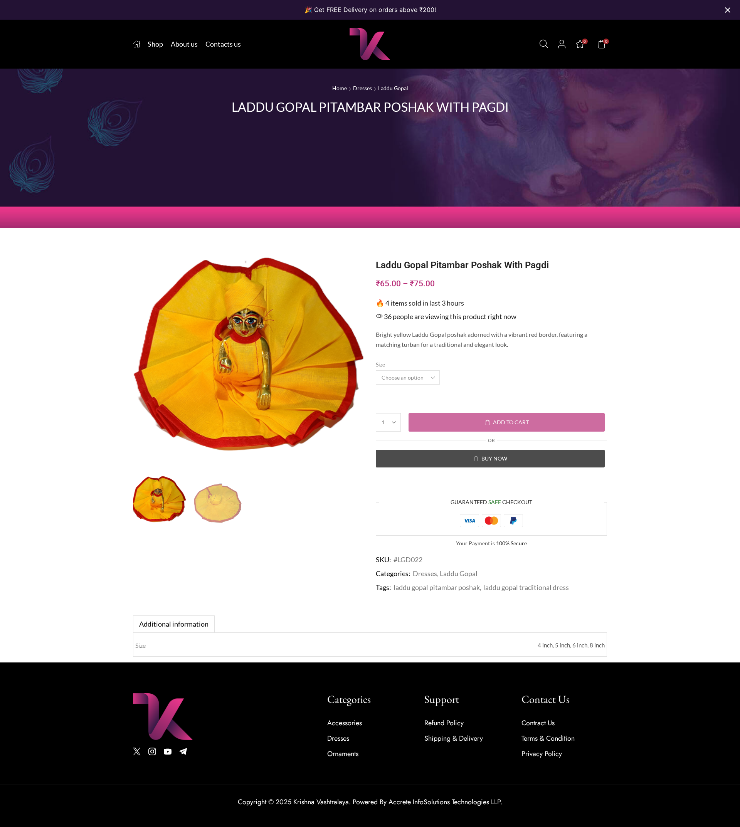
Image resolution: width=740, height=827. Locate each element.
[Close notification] (727, 10)
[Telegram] (183, 751)
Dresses (362, 88)
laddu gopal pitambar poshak (437, 587)
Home (339, 88)
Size (380, 364)
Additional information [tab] (174, 624)
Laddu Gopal (393, 88)
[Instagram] (152, 751)
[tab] (174, 624)
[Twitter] (137, 751)
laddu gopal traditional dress (526, 587)
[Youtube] (168, 751)
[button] (544, 43)
